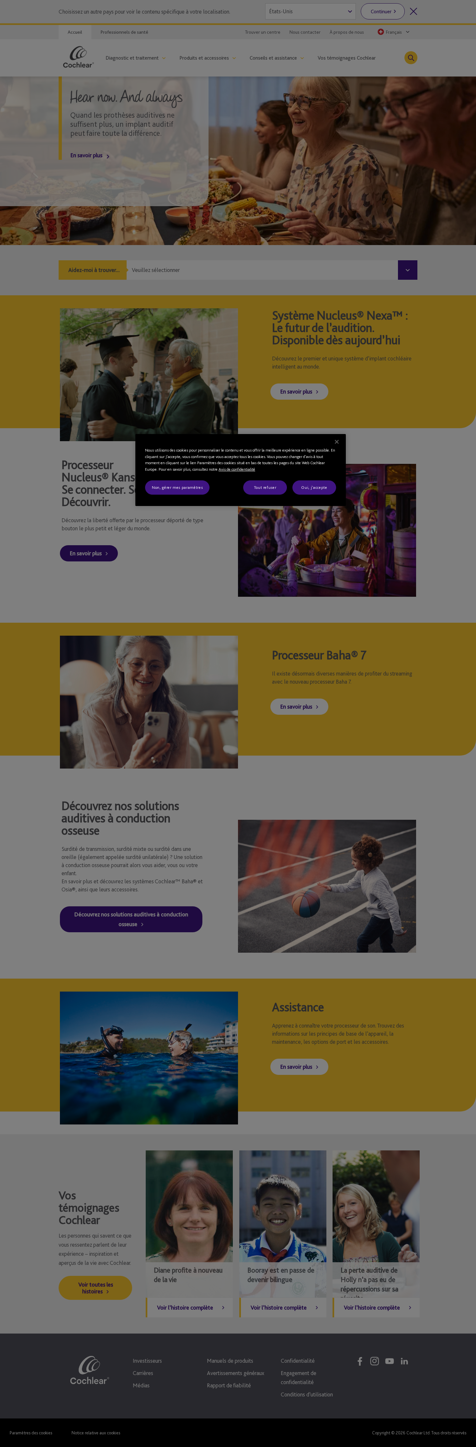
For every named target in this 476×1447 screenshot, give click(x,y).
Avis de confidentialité (237, 469)
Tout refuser (265, 487)
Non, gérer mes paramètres (177, 487)
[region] (240, 470)
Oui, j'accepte (314, 487)
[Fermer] (337, 442)
